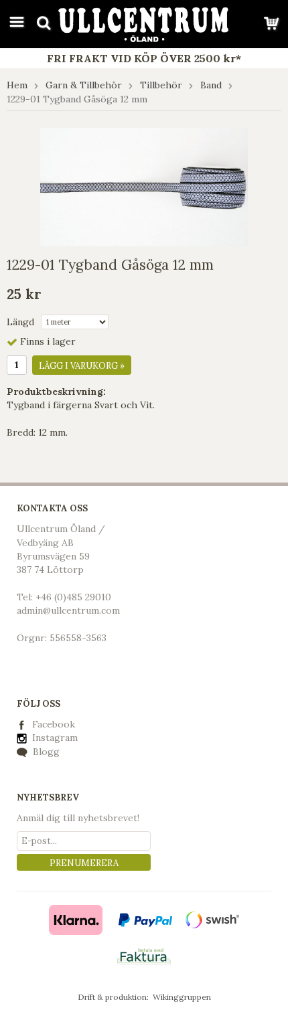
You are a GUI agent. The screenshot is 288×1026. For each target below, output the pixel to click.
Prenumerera (84, 863)
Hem (17, 85)
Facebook (53, 724)
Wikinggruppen (182, 997)
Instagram (53, 738)
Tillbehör (161, 85)
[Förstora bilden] (144, 186)
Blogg (45, 752)
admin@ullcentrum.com (68, 610)
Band (211, 85)
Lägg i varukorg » (82, 365)
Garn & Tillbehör (84, 85)
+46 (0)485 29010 (73, 597)
